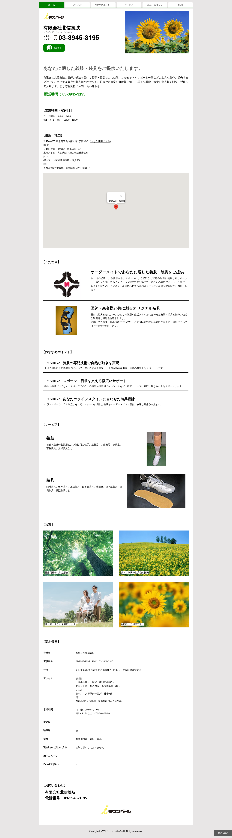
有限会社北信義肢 (61, 27)
